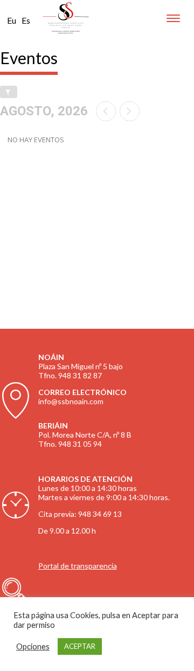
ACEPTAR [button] (79, 646)
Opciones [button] (33, 646)
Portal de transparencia (77, 565)
